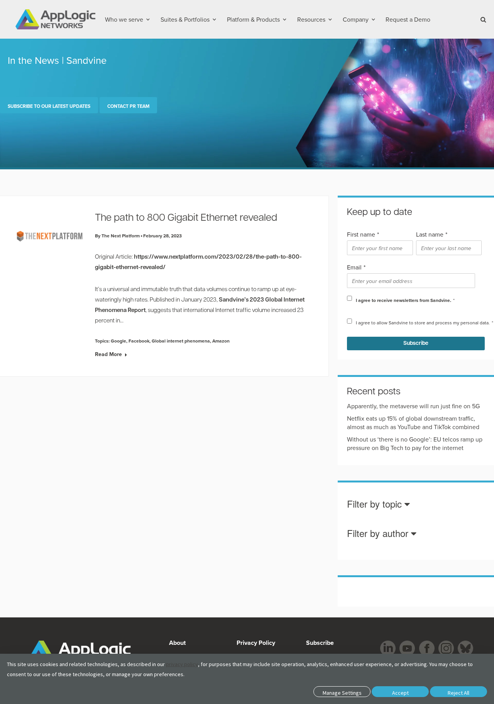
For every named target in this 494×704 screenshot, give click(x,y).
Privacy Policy (256, 642)
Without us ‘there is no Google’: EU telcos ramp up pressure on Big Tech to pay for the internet (414, 443)
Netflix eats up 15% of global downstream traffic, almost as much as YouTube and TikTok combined (413, 422)
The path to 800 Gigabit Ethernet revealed (186, 218)
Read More (108, 354)
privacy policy (182, 664)
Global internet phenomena (181, 341)
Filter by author (379, 534)
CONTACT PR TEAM (128, 106)
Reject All (458, 692)
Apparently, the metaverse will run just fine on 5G (413, 406)
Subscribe (319, 642)
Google (118, 341)
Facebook (139, 341)
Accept (400, 692)
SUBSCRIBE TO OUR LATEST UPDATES (49, 106)
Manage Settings (342, 692)
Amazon (221, 341)
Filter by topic (375, 504)
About (177, 642)
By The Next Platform (117, 235)
